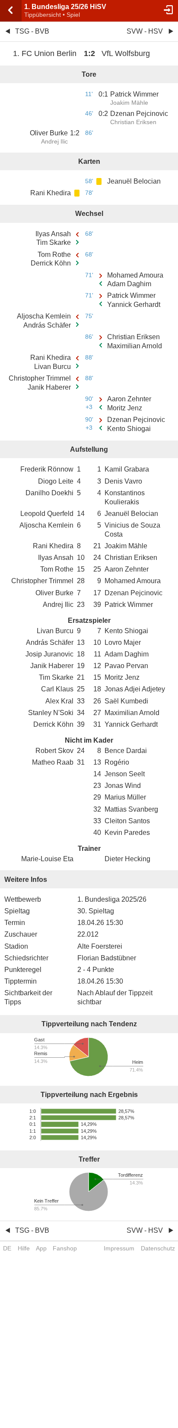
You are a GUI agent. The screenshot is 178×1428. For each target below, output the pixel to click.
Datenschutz (158, 1248)
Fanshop (65, 1248)
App (41, 1248)
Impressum (119, 1248)
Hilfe (24, 1248)
